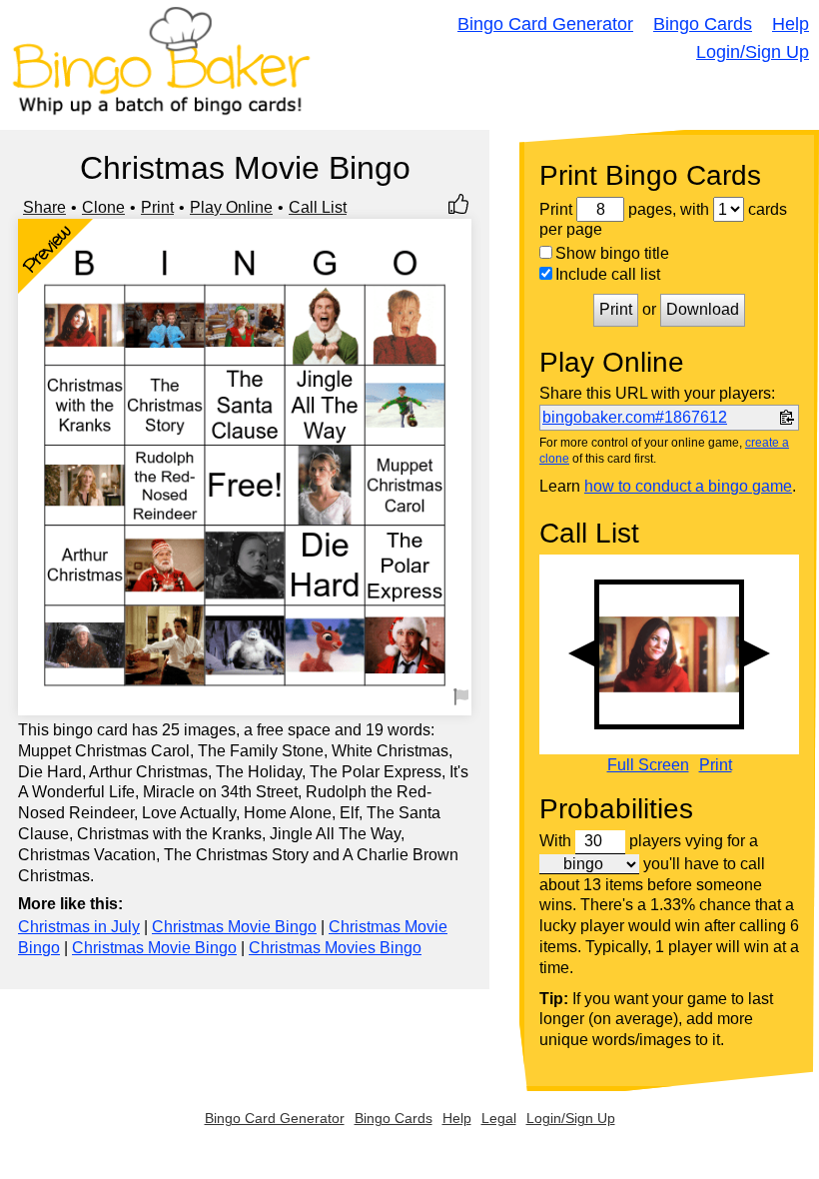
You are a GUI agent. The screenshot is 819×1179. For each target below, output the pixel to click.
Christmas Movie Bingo (234, 926)
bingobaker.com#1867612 (634, 417)
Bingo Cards (702, 24)
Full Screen (648, 765)
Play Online (231, 207)
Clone (103, 207)
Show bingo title (612, 253)
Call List (318, 207)
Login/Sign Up (752, 52)
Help (790, 24)
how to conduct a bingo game (688, 486)
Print (157, 207)
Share (44, 207)
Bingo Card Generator (545, 24)
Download (702, 309)
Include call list (607, 274)
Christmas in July (79, 926)
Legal (498, 1118)
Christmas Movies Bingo (335, 947)
